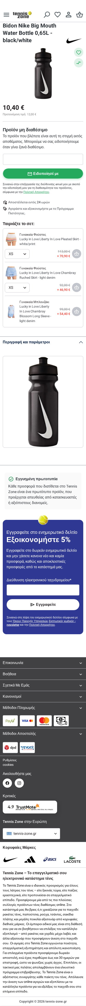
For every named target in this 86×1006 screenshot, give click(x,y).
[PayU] (10, 720)
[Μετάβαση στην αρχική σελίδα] (22, 14)
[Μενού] (6, 14)
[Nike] (74, 40)
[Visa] (27, 720)
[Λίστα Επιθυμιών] (57, 14)
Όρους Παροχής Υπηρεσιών (30, 621)
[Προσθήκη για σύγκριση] (78, 62)
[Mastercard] (44, 720)
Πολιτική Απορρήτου (36, 192)
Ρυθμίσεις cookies (7, 762)
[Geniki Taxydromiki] (27, 747)
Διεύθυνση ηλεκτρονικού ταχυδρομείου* (39, 580)
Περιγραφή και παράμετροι (26, 342)
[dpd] (10, 747)
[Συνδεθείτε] (68, 14)
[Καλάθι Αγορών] (79, 14)
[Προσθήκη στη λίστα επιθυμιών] (78, 52)
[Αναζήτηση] (46, 14)
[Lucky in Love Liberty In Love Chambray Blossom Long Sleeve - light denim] (11, 311)
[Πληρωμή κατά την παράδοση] (61, 720)
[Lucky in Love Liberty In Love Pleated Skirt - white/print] (11, 239)
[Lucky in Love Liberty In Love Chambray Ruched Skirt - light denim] (11, 273)
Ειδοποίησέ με (46, 173)
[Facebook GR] (7, 783)
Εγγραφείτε (46, 604)
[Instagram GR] (19, 783)
